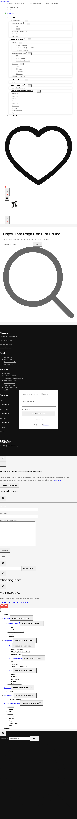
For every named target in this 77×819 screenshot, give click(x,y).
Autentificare (38, 413)
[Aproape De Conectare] (3, 573)
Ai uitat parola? (38, 419)
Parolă (28, 402)
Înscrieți (46, 425)
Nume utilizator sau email (35, 394)
